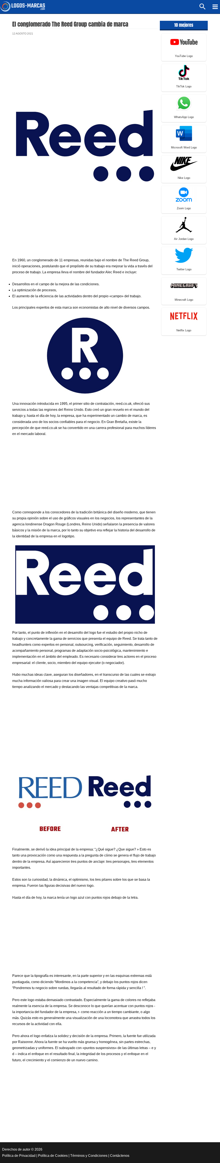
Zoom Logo (184, 208)
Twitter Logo (183, 269)
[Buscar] (202, 8)
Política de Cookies (53, 1155)
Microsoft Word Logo (184, 147)
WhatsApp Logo (184, 117)
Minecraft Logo (184, 299)
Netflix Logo (183, 330)
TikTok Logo (183, 86)
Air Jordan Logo (184, 239)
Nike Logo (184, 177)
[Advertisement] (85, 75)
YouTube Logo (184, 56)
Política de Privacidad (18, 1155)
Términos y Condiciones (88, 1155)
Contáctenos (119, 1155)
